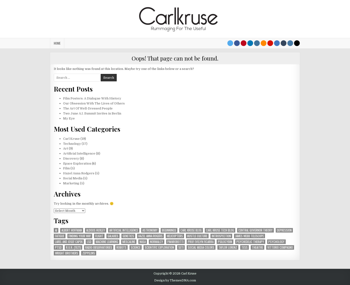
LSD (89, 241)
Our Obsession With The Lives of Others (94, 103)
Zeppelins (88, 253)
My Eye (69, 118)
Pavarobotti (175, 241)
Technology (72, 143)
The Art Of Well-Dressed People (88, 108)
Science (135, 247)
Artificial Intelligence (79, 153)
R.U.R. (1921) (73, 247)
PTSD (58, 247)
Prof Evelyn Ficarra (201, 241)
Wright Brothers (66, 253)
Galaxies (113, 236)
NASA (143, 241)
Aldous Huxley (95, 230)
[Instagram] (257, 43)
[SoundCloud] (263, 43)
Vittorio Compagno (280, 247)
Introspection (221, 236)
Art (65, 148)
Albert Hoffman (71, 230)
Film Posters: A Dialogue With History (92, 98)
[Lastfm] (270, 43)
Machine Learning (107, 241)
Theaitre (257, 247)
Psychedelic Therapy (250, 241)
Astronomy (150, 230)
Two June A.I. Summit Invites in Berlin (92, 113)
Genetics (128, 236)
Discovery (71, 158)
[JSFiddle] (290, 43)
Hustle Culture (197, 236)
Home (57, 43)
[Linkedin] (250, 43)
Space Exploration (77, 163)
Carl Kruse (71, 138)
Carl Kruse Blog (191, 230)
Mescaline (128, 241)
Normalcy (156, 241)
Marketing (71, 183)
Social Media (72, 178)
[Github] (277, 43)
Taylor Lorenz (228, 247)
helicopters (175, 236)
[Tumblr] (283, 43)
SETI (181, 247)
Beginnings (169, 230)
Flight (99, 236)
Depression (284, 230)
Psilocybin (225, 241)
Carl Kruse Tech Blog (220, 230)
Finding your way (80, 236)
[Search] (297, 43)
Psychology (276, 241)
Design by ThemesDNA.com (175, 280)
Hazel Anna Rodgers (78, 173)
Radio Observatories (98, 247)
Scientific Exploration (159, 247)
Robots (121, 247)
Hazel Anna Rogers (150, 236)
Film (66, 168)
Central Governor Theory (255, 230)
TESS (244, 247)
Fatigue (59, 236)
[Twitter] (230, 43)
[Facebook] (237, 43)
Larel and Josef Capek (69, 241)
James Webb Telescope (249, 236)
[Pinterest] (243, 43)
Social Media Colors (201, 247)
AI (56, 230)
